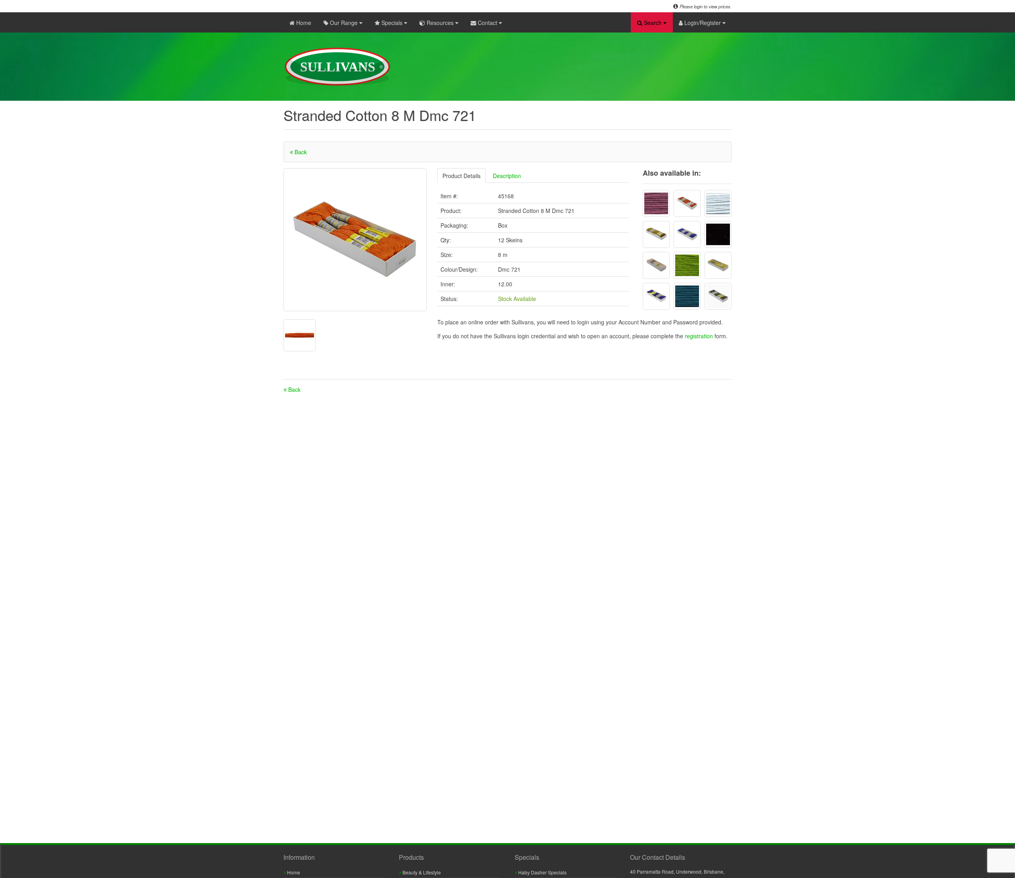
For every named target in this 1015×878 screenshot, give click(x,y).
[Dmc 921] (687, 203)
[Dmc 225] (656, 265)
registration (699, 336)
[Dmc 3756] (718, 203)
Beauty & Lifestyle (421, 872)
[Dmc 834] (718, 265)
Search (652, 23)
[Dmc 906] (687, 265)
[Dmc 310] (718, 234)
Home (303, 23)
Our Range (343, 23)
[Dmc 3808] (687, 296)
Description (507, 176)
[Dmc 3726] (656, 203)
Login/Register (702, 23)
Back (300, 152)
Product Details (461, 176)
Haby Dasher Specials (542, 872)
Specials (392, 23)
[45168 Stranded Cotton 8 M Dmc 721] (355, 240)
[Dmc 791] (656, 296)
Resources (440, 23)
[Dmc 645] (718, 296)
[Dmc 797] (687, 234)
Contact (487, 23)
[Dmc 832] (656, 234)
